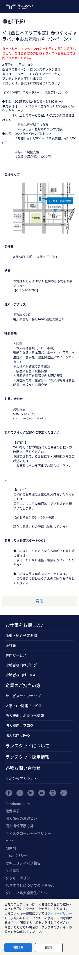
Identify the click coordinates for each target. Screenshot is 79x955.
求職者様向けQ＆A (20, 675)
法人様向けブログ (19, 725)
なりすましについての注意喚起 (30, 885)
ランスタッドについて (27, 745)
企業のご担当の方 (23, 685)
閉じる (48, 947)
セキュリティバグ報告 (23, 863)
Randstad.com (17, 803)
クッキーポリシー (19, 878)
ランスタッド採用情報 (27, 757)
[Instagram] (52, 793)
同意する (18, 947)
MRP (9, 841)
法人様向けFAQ (17, 735)
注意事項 (12, 870)
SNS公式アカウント (21, 778)
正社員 (10, 645)
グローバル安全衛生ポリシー (28, 893)
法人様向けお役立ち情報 (24, 715)
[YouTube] (41, 793)
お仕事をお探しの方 (25, 625)
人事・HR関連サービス (23, 706)
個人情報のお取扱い (21, 818)
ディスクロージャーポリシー (28, 833)
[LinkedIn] (30, 793)
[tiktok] (63, 793)
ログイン (63, 6)
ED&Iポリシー (16, 855)
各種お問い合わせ (23, 768)
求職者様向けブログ (21, 665)
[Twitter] (19, 793)
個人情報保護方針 (19, 826)
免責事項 (12, 811)
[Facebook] (8, 793)
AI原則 (10, 848)
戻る (39, 601)
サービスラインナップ (23, 696)
